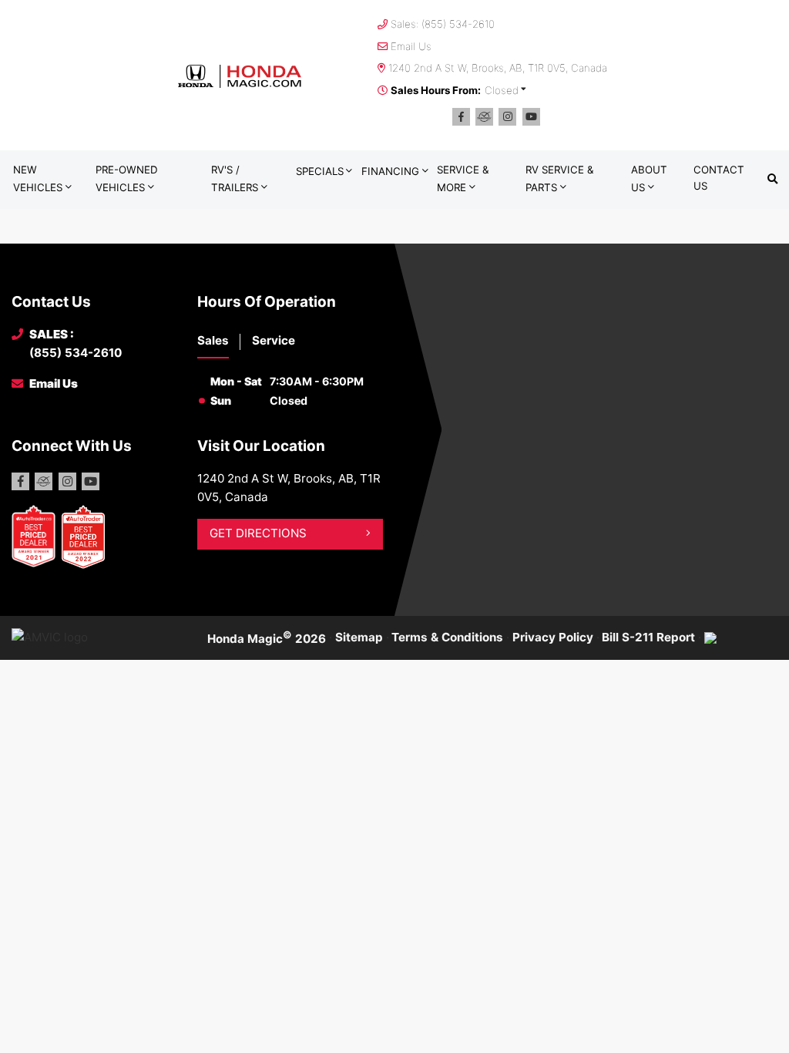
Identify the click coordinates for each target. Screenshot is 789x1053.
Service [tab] (273, 340)
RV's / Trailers (234, 178)
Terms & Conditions (447, 637)
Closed (502, 90)
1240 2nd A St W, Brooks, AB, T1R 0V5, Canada (497, 68)
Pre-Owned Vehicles (127, 178)
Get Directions (258, 533)
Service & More (463, 178)
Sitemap (359, 637)
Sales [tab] (213, 340)
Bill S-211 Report (648, 637)
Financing (390, 171)
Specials (320, 171)
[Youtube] (531, 117)
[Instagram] (507, 117)
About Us (649, 178)
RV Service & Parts (559, 178)
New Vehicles (37, 178)
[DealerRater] (484, 117)
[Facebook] (461, 117)
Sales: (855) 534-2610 (443, 24)
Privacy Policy (552, 637)
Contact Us (718, 177)
